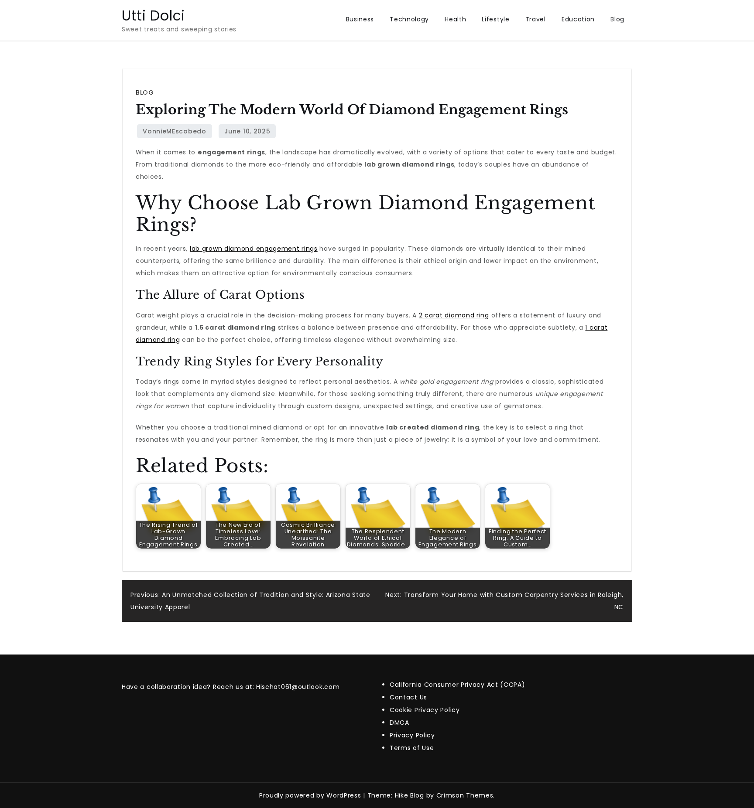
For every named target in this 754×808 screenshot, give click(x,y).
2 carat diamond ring (454, 315)
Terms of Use (412, 747)
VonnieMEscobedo (174, 131)
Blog (617, 19)
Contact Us (408, 697)
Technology (409, 19)
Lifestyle (495, 19)
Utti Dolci (153, 15)
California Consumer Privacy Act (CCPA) (457, 684)
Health (455, 19)
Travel (535, 19)
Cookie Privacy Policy (425, 710)
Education (578, 19)
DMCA (399, 722)
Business (360, 19)
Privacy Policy (412, 735)
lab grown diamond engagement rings (254, 248)
